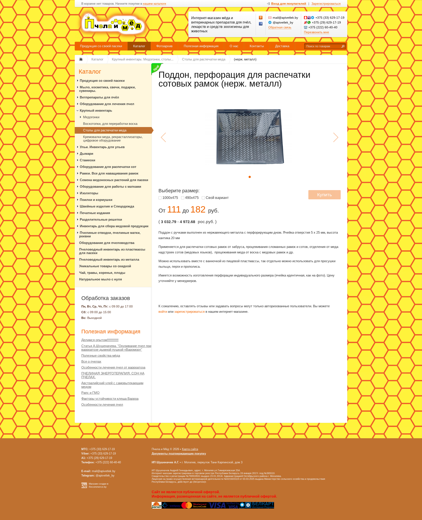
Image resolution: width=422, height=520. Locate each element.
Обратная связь (279, 27)
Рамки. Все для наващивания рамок (109, 173)
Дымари (86, 153)
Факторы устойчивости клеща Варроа (109, 398)
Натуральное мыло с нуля (100, 279)
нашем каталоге (154, 3)
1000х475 (170, 198)
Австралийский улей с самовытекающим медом (112, 385)
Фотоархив (164, 46)
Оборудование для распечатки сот (108, 167)
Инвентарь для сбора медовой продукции (114, 226)
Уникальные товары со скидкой (105, 266)
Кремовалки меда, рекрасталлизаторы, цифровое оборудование (113, 138)
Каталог (139, 46)
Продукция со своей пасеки (101, 46)
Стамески (87, 160)
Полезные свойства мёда (100, 355)
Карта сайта (190, 449)
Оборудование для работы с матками (110, 186)
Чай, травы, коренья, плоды (102, 273)
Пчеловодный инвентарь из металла (109, 259)
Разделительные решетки (101, 219)
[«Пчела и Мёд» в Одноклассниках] (261, 18)
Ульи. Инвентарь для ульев (102, 147)
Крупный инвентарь (96, 110)
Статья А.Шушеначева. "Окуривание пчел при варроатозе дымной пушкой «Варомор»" (116, 347)
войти (162, 311)
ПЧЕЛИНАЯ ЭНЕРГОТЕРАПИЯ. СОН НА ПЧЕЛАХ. (112, 375)
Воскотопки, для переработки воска (110, 123)
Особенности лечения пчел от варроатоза (113, 367)
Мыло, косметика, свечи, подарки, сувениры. (107, 89)
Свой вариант (217, 198)
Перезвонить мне (316, 32)
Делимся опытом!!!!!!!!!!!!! (99, 340)
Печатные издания (95, 213)
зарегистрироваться (189, 311)
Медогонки (91, 117)
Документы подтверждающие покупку (179, 453)
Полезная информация (201, 46)
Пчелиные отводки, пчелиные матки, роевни (109, 234)
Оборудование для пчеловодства (106, 243)
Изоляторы (89, 193)
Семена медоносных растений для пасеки (114, 180)
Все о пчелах (91, 361)
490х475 (192, 198)
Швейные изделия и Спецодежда (107, 206)
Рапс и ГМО (90, 393)
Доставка (282, 46)
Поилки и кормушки (96, 200)
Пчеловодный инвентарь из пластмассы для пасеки (112, 251)
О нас (234, 46)
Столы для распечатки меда (104, 130)
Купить (324, 194)
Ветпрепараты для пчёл (99, 97)
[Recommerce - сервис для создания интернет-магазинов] (84, 487)
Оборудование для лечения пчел (107, 104)
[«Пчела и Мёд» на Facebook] (261, 24)
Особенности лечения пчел (102, 404)
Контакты (257, 46)
